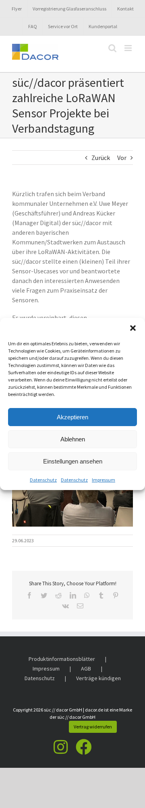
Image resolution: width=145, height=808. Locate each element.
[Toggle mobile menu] (128, 48)
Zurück (100, 158)
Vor (121, 158)
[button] (133, 328)
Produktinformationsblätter (62, 658)
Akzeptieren (72, 417)
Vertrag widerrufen (93, 727)
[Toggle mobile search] (112, 48)
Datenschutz (43, 480)
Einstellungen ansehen (72, 461)
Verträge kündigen (98, 678)
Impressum (103, 480)
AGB (86, 668)
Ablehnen (72, 439)
